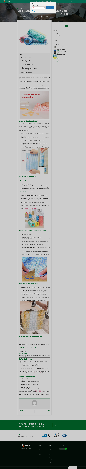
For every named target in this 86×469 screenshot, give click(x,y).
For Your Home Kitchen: (26, 60)
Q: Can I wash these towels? (27, 67)
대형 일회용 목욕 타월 (39, 391)
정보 (34, 1)
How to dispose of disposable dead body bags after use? (62, 52)
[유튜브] (62, 449)
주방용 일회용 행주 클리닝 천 (38, 390)
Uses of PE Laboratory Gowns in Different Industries (61, 57)
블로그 (43, 1)
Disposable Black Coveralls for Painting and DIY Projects (62, 60)
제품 (39, 1)
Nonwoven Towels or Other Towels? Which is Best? (30, 63)
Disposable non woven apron (30, 208)
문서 (37, 1)
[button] (71, 1)
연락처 (47, 1)
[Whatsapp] (66, 449)
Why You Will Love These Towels (26, 59)
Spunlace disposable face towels (35, 374)
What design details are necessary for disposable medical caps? (61, 54)
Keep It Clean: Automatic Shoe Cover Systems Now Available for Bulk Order (62, 46)
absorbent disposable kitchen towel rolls (35, 372)
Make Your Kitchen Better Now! (26, 72)
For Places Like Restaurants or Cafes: (28, 61)
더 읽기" (58, 47)
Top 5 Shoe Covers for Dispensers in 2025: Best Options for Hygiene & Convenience (62, 49)
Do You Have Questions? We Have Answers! (28, 65)
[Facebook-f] (60, 449)
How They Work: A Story (25, 71)
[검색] (66, 26)
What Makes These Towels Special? (27, 57)
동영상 (50, 1)
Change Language (49, 7)
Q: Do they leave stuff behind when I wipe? (29, 68)
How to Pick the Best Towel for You (27, 64)
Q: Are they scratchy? (26, 69)
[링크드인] (64, 449)
